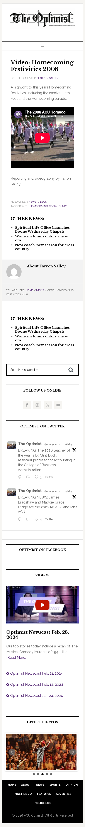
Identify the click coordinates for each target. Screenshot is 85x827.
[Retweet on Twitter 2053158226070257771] (29, 477)
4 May (69, 491)
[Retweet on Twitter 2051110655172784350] (29, 519)
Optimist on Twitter (42, 426)
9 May (69, 444)
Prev (11, 752)
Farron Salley (48, 78)
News (32, 201)
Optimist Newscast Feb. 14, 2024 (36, 684)
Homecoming (39, 206)
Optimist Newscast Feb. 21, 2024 (36, 673)
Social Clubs (58, 206)
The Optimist (30, 444)
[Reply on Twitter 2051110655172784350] (21, 519)
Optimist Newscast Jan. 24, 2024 (36, 696)
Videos (42, 201)
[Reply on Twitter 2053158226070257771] (21, 477)
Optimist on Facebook (42, 550)
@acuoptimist (52, 444)
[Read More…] (16, 657)
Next (73, 752)
